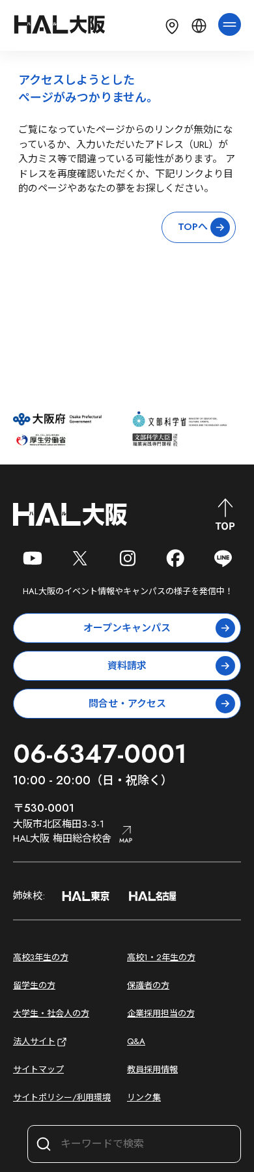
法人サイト (34, 1041)
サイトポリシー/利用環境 (62, 1097)
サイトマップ (38, 1069)
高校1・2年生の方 (161, 957)
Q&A (136, 1041)
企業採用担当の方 (161, 1013)
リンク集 (144, 1097)
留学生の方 (34, 985)
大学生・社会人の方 (51, 1013)
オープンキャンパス (127, 628)
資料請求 (127, 666)
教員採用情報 (152, 1069)
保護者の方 (148, 985)
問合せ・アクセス (127, 703)
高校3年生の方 (40, 957)
